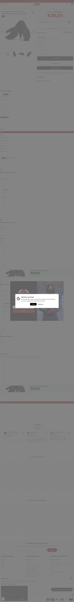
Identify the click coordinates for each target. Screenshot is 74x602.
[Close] (57, 295)
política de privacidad (31, 301)
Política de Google (41, 301)
